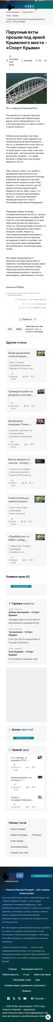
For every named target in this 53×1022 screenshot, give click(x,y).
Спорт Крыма (16, 841)
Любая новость (10, 974)
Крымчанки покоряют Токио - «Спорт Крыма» (19, 424)
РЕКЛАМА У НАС (22, 980)
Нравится (29, 319)
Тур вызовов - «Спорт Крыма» (21, 633)
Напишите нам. (41, 304)
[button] (36, 8)
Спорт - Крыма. (12, 16)
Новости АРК (27, 12)
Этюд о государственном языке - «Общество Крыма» (22, 801)
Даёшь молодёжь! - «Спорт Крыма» (24, 614)
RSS (38, 980)
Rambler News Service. (15, 295)
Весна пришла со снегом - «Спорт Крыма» (19, 463)
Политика (36, 835)
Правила (26, 991)
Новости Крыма (12, 12)
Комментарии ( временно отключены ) (25, 985)
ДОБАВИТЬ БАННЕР (21, 586)
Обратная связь (42, 974)
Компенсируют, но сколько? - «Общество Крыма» (22, 780)
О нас (26, 974)
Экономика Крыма (19, 847)
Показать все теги (19, 852)
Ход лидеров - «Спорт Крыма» (21, 653)
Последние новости (32, 969)
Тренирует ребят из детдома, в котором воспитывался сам (20, 395)
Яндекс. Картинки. (40, 299)
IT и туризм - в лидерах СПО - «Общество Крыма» (22, 760)
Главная (12, 969)
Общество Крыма (18, 835)
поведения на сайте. (39, 308)
